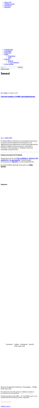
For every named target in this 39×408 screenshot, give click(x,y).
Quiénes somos (9, 4)
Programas (11, 56)
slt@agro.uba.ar (5, 406)
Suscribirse (8, 5)
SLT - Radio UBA (6, 138)
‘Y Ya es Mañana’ (13, 62)
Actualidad (8, 51)
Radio (6, 54)
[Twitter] (19, 264)
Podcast (7, 59)
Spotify (15, 162)
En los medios (9, 64)
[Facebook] (19, 224)
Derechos (7, 7)
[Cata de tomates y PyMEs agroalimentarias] (12, 90)
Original (10, 61)
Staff (9, 57)
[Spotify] (19, 343)
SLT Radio (4, 93)
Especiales (7, 53)
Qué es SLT (8, 2)
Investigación (8, 49)
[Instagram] (19, 303)
